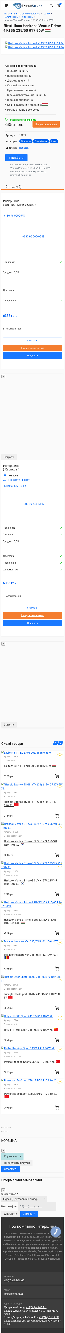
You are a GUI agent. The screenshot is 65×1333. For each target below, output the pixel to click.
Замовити (29, 1213)
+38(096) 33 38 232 (49, 1317)
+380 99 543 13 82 (15, 485)
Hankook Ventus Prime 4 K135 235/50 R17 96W (28, 20)
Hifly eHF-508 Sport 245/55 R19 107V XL (28, 1029)
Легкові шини (41, 141)
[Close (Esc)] (2, 1127)
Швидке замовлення (46, 124)
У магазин (32, 340)
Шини (53, 141)
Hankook (23, 147)
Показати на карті (19, 479)
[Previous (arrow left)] (2, 1131)
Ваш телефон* (9, 1206)
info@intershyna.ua (13, 1293)
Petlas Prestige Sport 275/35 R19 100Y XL (29, 1061)
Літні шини (26, 141)
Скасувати (10, 1213)
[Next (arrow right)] (6, 1131)
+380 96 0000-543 (15, 215)
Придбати (16, 157)
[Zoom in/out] (9, 1127)
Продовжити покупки (17, 1163)
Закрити (9, 457)
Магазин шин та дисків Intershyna (22, 13)
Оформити (10, 1169)
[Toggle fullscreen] (6, 1127)
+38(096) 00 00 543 (14, 1280)
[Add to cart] (58, 776)
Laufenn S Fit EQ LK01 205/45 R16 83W (28, 766)
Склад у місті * (9, 1194)
